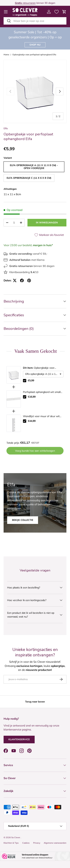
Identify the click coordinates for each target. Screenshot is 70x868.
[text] (35, 351)
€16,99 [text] (32, 396)
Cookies (26, 843)
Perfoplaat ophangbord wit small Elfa (41, 392)
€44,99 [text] (32, 421)
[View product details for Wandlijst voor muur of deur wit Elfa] (13, 423)
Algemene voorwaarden (55, 843)
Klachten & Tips (11, 843)
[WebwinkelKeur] (35, 856)
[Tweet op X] (14, 280)
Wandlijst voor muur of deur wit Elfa (41, 416)
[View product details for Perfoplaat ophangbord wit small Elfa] (13, 399)
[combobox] (35, 21)
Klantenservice (19, 739)
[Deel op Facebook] (21, 280)
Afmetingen (10, 188)
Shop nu (35, 44)
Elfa (6, 128)
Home (6, 55)
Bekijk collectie (22, 519)
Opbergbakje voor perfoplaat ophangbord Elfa (34, 55)
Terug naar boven (35, 701)
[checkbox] (24, 380)
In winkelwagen (47, 222)
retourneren (25, 2)
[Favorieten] (57, 12)
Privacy (36, 843)
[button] (64, 12)
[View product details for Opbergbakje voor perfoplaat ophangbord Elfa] (13, 374)
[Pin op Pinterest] (29, 280)
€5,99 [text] (31, 380)
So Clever (16, 837)
